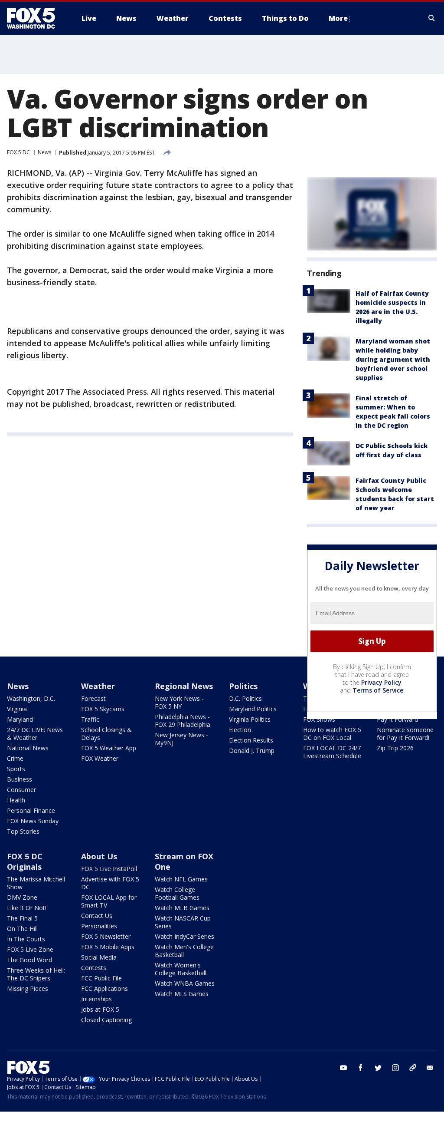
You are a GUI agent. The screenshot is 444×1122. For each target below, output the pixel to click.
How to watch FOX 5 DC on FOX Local (332, 734)
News (44, 152)
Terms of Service (378, 690)
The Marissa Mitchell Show (36, 883)
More (338, 18)
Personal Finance (31, 810)
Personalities (99, 926)
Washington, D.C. (31, 698)
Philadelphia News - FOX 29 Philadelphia (182, 721)
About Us (99, 856)
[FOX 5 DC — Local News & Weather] (35, 18)
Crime (15, 758)
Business (19, 779)
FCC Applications (104, 988)
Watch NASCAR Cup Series (183, 922)
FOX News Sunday (33, 821)
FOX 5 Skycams (102, 709)
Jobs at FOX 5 (100, 1009)
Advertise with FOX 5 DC (110, 883)
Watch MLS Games (182, 994)
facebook (361, 1068)
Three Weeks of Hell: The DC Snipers (36, 974)
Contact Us (96, 915)
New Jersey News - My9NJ (181, 739)
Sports (16, 769)
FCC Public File (101, 978)
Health (16, 800)
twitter (378, 1068)
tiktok (413, 1068)
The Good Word (29, 960)
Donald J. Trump (251, 750)
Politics (243, 686)
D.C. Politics (245, 698)
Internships (96, 999)
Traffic (90, 719)
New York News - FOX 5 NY (179, 702)
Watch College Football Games (177, 893)
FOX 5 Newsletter (106, 936)
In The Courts (26, 939)
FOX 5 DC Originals (24, 861)
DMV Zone (22, 897)
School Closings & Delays (106, 734)
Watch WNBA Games (185, 983)
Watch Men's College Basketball (184, 951)
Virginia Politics (250, 719)
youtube (343, 1068)
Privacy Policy (381, 682)
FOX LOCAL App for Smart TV (109, 901)
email (430, 1068)
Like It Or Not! (26, 908)
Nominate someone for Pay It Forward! (405, 734)
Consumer (21, 789)
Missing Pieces (27, 988)
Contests (93, 968)
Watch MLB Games (182, 908)
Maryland (20, 719)
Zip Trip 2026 (395, 748)
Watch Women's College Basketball (180, 969)
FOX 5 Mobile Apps (107, 947)
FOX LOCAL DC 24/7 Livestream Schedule (332, 752)
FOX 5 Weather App (108, 748)
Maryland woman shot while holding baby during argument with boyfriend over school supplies (393, 359)
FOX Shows (319, 719)
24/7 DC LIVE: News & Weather (35, 734)
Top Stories (23, 831)
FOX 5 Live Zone (30, 949)
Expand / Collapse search (432, 18)
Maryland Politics (253, 709)
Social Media (99, 957)
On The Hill (22, 928)
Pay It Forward (397, 719)
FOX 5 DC (18, 152)
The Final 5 (22, 918)
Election (240, 730)
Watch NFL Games (181, 879)
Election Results (251, 740)
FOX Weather (99, 758)
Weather (98, 686)
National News (28, 748)
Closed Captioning (106, 1020)
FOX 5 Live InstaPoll (109, 869)
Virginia (17, 709)
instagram (395, 1068)
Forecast (93, 698)
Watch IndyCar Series (184, 936)
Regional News (184, 686)
